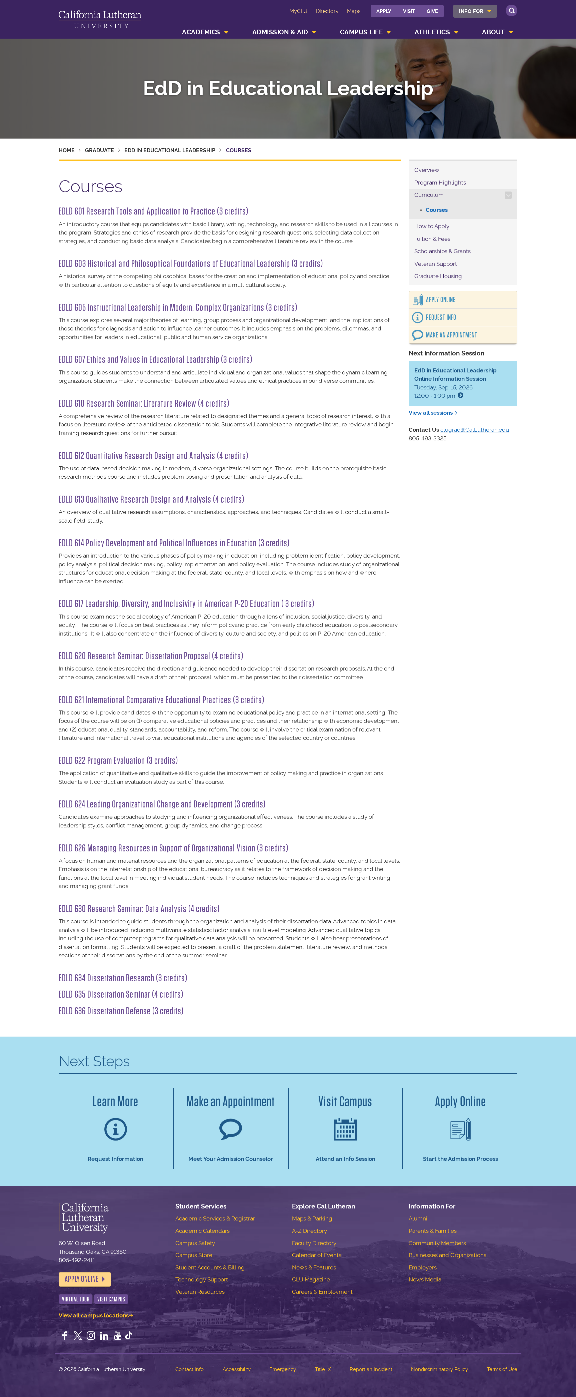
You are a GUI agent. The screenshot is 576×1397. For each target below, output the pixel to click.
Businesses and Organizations (447, 1255)
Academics (201, 32)
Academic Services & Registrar (215, 1218)
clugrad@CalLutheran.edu (474, 429)
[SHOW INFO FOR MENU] (489, 11)
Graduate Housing (438, 276)
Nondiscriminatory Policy (439, 1369)
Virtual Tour (76, 1299)
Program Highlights (440, 182)
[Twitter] (78, 1336)
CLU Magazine (311, 1279)
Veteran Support (435, 263)
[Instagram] (91, 1336)
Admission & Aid (280, 32)
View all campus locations (94, 1315)
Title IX (323, 1369)
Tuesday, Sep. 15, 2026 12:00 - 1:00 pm (455, 383)
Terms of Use (502, 1369)
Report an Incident (371, 1369)
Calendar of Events (316, 1255)
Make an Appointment (451, 335)
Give (432, 11)
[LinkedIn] (104, 1336)
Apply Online (440, 300)
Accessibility (237, 1369)
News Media (425, 1279)
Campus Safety (195, 1243)
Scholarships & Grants (442, 251)
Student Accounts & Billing (210, 1267)
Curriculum (429, 195)
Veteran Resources (200, 1291)
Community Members (437, 1243)
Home (67, 150)
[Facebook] (65, 1336)
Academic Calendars (202, 1230)
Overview (426, 170)
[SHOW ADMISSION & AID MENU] (314, 32)
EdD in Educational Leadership (288, 88)
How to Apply (431, 226)
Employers (423, 1267)
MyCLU (298, 11)
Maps (354, 11)
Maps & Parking (312, 1218)
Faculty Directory (314, 1243)
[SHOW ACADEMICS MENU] (226, 32)
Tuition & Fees (432, 238)
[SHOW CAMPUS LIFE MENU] (389, 32)
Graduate (99, 150)
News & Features (314, 1267)
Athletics (432, 32)
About (493, 32)
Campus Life (361, 32)
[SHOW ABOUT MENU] (511, 32)
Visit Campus (111, 1299)
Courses (437, 210)
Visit (409, 11)
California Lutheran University (100, 20)
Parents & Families (433, 1230)
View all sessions (431, 412)
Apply (383, 11)
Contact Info (189, 1369)
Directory (327, 11)
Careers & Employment (322, 1291)
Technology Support (201, 1279)
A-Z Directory (309, 1230)
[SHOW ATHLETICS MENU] (456, 32)
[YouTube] (118, 1336)
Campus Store (193, 1255)
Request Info (441, 317)
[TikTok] (129, 1336)
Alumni (418, 1218)
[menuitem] (475, 11)
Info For (471, 11)
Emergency (282, 1369)
